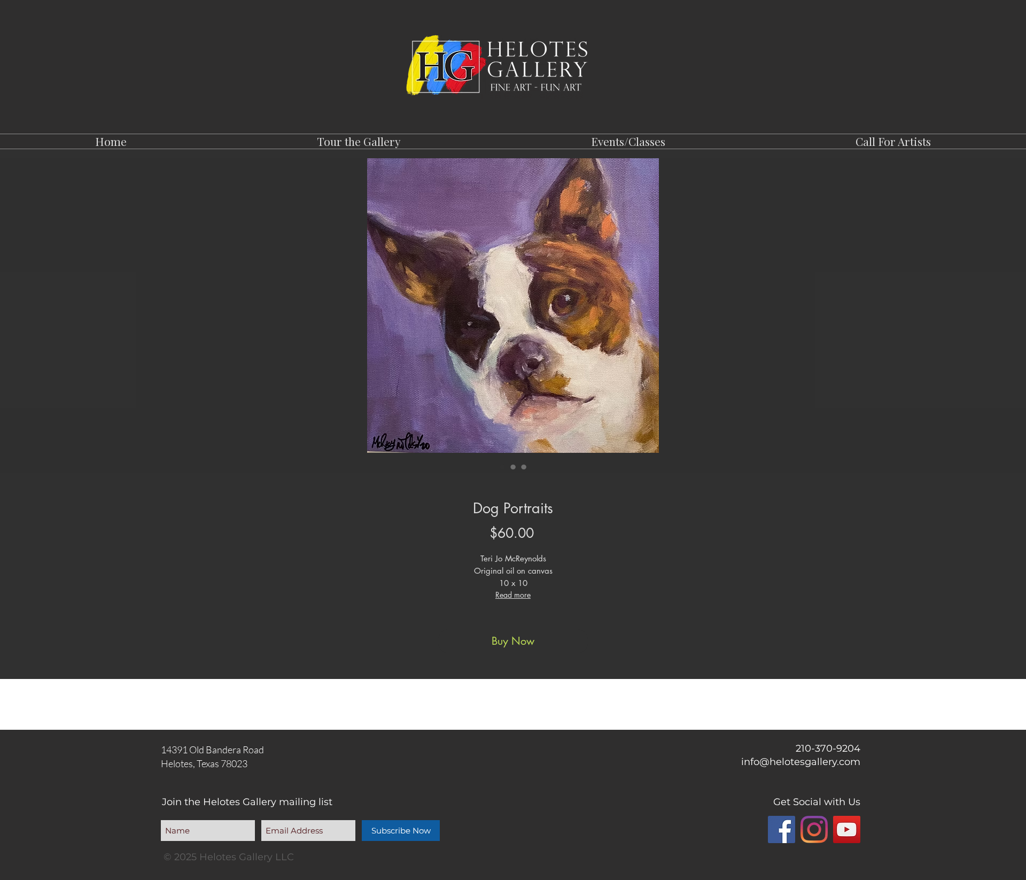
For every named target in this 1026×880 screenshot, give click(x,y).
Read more (513, 595)
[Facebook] (781, 829)
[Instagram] (814, 829)
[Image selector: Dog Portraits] (502, 466)
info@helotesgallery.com (800, 762)
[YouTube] (846, 829)
